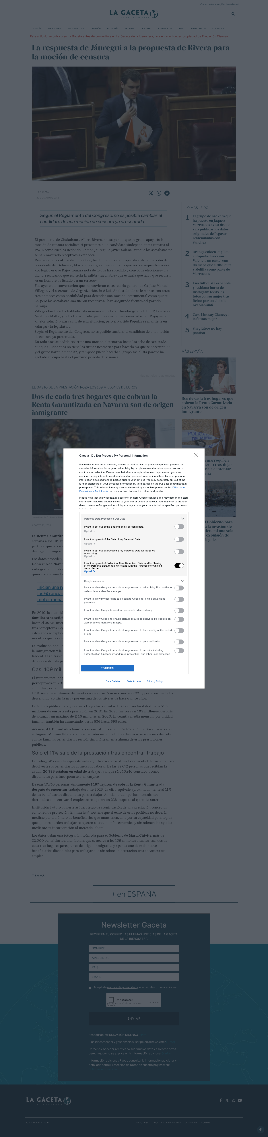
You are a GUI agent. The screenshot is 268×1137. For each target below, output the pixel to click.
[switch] (179, 526)
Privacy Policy (155, 681)
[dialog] (134, 568)
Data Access (134, 681)
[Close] (197, 455)
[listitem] (134, 518)
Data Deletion (113, 681)
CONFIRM (107, 668)
